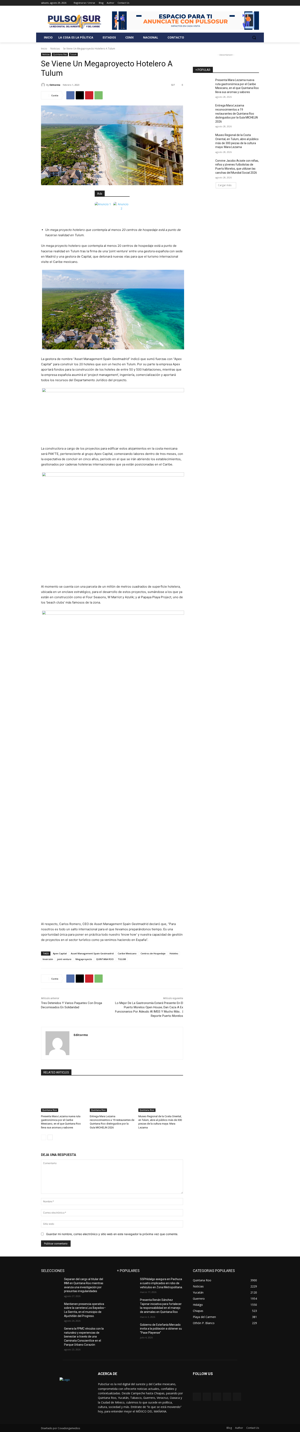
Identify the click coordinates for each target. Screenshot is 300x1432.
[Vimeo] (251, 3)
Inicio (44, 48)
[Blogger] (197, 1397)
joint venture (64, 959)
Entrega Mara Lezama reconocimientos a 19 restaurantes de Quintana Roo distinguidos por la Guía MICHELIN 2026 (236, 113)
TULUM (122, 959)
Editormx (55, 84)
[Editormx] (43, 85)
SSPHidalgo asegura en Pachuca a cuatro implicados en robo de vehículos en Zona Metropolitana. (161, 1283)
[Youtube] (256, 3)
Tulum (73, 54)
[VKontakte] (237, 1397)
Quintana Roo (60, 54)
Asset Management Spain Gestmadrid (92, 953)
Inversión (48, 959)
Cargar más (224, 185)
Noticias (55, 48)
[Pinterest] (89, 95)
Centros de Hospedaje (153, 953)
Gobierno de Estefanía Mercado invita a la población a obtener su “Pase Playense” (161, 1328)
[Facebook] (234, 3)
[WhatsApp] (98, 95)
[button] (254, 37)
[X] (245, 3)
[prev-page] (43, 1137)
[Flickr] (217, 1397)
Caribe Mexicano (127, 953)
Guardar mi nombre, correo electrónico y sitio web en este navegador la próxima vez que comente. (112, 1234)
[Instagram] (239, 3)
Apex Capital (60, 953)
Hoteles (174, 953)
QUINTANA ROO (105, 959)
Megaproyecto (84, 959)
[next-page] (50, 1137)
